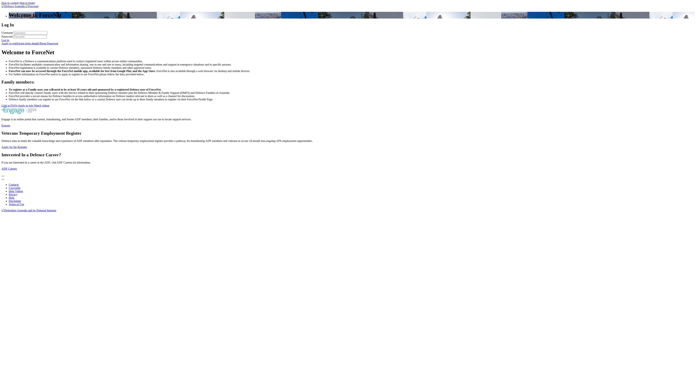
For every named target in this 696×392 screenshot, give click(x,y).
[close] (2, 176)
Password (7, 36)
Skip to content (10, 3)
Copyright (14, 187)
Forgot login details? (28, 43)
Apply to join (9, 43)
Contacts (14, 184)
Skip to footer (27, 3)
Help (11, 197)
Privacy (13, 194)
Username (7, 32)
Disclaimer (15, 201)
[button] (5, 40)
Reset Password (49, 43)
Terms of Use (16, 204)
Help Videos (16, 191)
